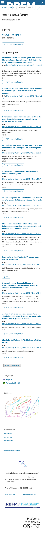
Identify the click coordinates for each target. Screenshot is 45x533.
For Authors (7, 437)
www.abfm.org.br (11, 494)
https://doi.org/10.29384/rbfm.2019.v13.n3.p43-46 (21, 293)
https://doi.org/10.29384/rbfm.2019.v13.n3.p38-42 (21, 264)
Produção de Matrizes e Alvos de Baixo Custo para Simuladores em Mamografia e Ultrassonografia (22, 146)
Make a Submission (12, 366)
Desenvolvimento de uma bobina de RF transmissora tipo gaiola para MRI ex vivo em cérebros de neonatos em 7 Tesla (20, 285)
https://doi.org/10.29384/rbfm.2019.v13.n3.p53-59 (21, 347)
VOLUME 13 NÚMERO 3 (11, 35)
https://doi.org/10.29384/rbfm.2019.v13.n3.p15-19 (21, 127)
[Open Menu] (2, 2)
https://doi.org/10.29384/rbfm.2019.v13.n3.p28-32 (21, 205)
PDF (7, 277)
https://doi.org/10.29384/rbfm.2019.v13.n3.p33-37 (21, 234)
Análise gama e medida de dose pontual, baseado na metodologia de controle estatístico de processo (22, 90)
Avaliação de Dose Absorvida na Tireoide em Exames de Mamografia (20, 172)
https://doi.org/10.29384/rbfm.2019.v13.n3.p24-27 (21, 179)
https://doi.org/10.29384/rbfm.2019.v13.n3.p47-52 (21, 324)
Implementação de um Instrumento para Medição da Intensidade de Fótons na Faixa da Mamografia (22, 198)
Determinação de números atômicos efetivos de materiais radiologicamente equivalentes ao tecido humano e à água (21, 119)
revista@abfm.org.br (28, 494)
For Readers (7, 434)
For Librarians (8, 440)
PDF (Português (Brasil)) (14, 44)
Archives (12, 8)
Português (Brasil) (13, 383)
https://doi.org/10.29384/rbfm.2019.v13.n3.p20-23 (21, 153)
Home (4, 8)
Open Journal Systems (12, 450)
